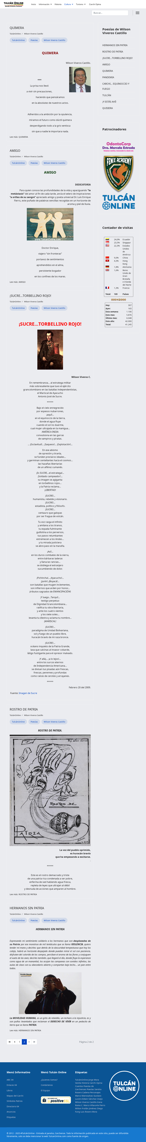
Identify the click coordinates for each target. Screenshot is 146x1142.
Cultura (67, 4)
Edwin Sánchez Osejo (92, 1098)
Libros (10, 1090)
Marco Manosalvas (84, 1095)
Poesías (34, 40)
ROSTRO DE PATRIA (24, 709)
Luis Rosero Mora (89, 1111)
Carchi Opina (95, 4)
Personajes (95, 1092)
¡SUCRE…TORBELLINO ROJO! (30, 295)
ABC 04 (10, 1079)
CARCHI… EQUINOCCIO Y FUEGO (115, 86)
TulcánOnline (18, 40)
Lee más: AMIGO (18, 282)
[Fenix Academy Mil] (118, 173)
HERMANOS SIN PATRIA (27, 908)
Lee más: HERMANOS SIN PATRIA (25, 1030)
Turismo (79, 4)
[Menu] (137, 13)
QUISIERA (107, 108)
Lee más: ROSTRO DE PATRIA (23, 894)
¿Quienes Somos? (49, 1079)
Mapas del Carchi (15, 1095)
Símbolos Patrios (15, 1101)
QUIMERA (17, 28)
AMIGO (15, 150)
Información (44, 4)
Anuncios (11, 1111)
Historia (58, 4)
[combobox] (110, 13)
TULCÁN (106, 95)
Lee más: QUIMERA (19, 137)
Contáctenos (47, 1085)
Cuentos (79, 1086)
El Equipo (45, 1090)
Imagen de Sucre (28, 693)
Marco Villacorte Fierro (94, 1105)
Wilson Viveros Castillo (33, 33)
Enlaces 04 (12, 1085)
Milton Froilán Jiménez (86, 1108)
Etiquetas (11, 1117)
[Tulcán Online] (118, 201)
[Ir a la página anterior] (14, 1042)
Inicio (33, 4)
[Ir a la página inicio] (9, 1042)
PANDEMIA (108, 77)
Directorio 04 (13, 1106)
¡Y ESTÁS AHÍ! (109, 101)
